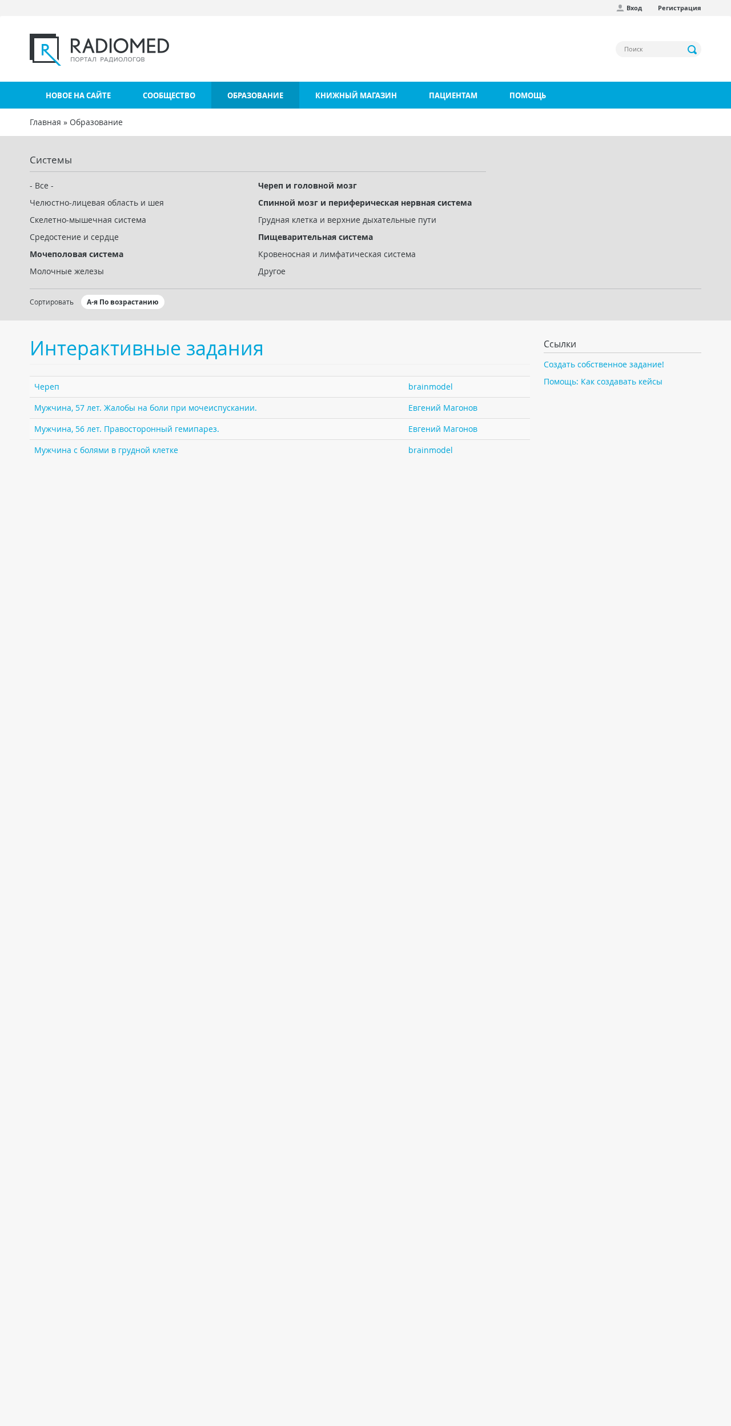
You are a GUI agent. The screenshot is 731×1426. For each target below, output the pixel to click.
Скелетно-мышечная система (88, 219)
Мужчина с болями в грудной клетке (106, 449)
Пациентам (453, 95)
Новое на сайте (78, 95)
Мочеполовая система (76, 254)
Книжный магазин (356, 95)
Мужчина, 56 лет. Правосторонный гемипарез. (126, 428)
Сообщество (169, 95)
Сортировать (52, 301)
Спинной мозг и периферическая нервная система (365, 202)
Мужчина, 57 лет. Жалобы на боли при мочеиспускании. (145, 407)
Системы (51, 159)
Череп (46, 386)
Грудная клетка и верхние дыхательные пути (347, 219)
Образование (255, 95)
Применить (692, 49)
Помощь (527, 95)
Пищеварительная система (315, 236)
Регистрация (679, 7)
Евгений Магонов (442, 407)
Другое (272, 271)
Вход (634, 7)
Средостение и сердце (74, 236)
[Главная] (99, 50)
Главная (45, 122)
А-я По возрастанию (123, 302)
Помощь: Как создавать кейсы (603, 381)
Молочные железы (67, 271)
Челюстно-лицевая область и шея (97, 202)
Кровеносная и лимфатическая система (337, 254)
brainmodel (430, 386)
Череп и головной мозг (307, 185)
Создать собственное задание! (604, 364)
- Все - (42, 185)
